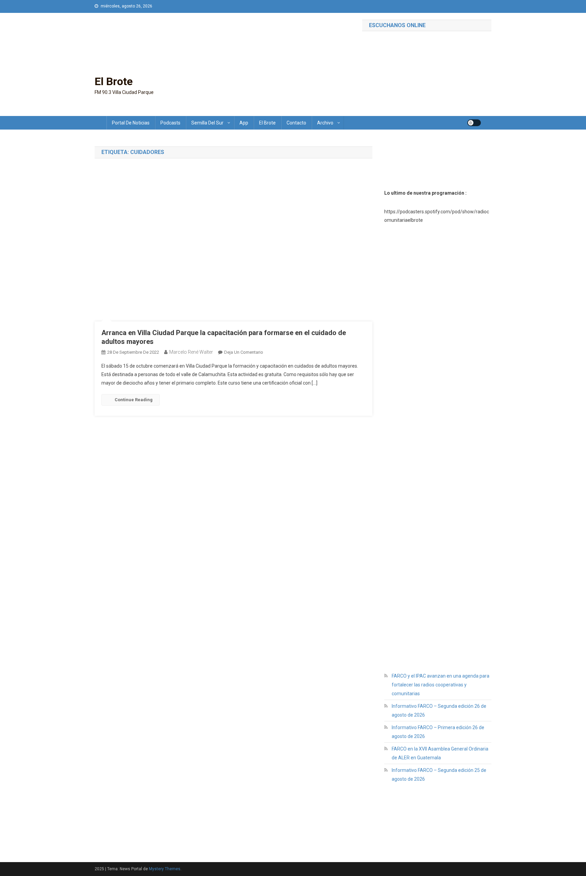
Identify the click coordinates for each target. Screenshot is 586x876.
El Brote (114, 81)
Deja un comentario (243, 352)
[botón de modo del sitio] (474, 122)
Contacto (296, 122)
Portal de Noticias (131, 122)
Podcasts (170, 122)
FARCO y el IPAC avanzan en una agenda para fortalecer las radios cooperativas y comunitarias (440, 684)
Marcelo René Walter (191, 352)
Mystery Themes (164, 869)
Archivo (325, 122)
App (243, 122)
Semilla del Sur (207, 122)
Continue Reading (134, 399)
